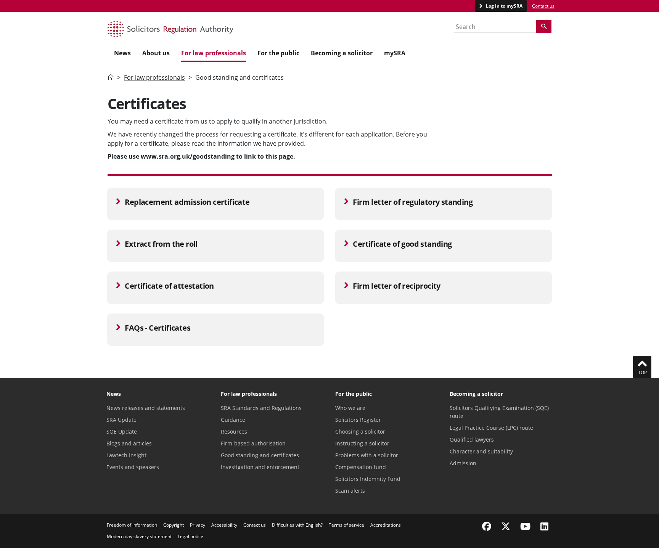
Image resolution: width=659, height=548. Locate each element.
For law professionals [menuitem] (213, 53)
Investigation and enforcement (260, 467)
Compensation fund (360, 467)
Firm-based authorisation (253, 443)
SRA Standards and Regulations (261, 407)
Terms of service (346, 525)
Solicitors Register (358, 419)
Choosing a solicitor (360, 431)
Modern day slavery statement (139, 536)
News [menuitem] (122, 53)
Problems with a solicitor (366, 455)
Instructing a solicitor (362, 443)
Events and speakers (132, 467)
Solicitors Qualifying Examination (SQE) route (499, 411)
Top (642, 372)
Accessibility (224, 525)
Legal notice (190, 536)
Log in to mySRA (503, 6)
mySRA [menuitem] (394, 53)
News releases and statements (145, 407)
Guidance (233, 419)
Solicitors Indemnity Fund (367, 478)
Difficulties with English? (297, 525)
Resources (234, 431)
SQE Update (121, 431)
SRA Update (121, 419)
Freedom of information (132, 525)
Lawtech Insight (126, 455)
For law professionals (154, 77)
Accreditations (385, 525)
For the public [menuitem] (278, 53)
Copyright (173, 525)
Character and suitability (481, 451)
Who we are (350, 407)
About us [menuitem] (156, 53)
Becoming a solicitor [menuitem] (342, 53)
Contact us (543, 6)
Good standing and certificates (260, 455)
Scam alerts (350, 490)
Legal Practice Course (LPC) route (491, 427)
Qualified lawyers (472, 439)
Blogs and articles (129, 443)
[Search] (543, 26)
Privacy (197, 525)
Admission (463, 463)
